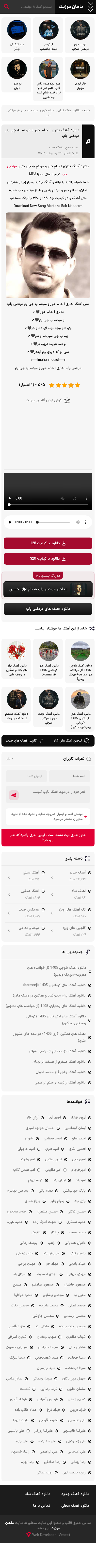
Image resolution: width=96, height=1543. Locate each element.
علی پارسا (21, 1441)
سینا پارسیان (46, 1368)
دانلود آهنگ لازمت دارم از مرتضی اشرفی (57, 1051)
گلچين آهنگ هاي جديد (21, 740)
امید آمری (52, 1149)
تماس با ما (41, 1506)
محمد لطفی (77, 1305)
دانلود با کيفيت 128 (45, 543)
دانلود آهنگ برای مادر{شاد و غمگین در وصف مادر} (49, 995)
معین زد (80, 1295)
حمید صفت (77, 1232)
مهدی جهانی (76, 1274)
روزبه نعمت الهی (74, 1472)
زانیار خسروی (20, 1451)
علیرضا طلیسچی (74, 1430)
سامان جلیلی (76, 1389)
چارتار (55, 1232)
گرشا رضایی (48, 1389)
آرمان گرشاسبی (75, 1128)
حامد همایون (16, 1211)
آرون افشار (78, 1117)
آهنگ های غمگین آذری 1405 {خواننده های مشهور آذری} (50, 1037)
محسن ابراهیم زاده (72, 1326)
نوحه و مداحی (29, 928)
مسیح (17, 1284)
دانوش (36, 1232)
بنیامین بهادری (17, 1190)
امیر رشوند (27, 1159)
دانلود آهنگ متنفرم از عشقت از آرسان (59, 1061)
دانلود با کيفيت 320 (45, 559)
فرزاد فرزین (78, 1410)
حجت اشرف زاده (44, 1222)
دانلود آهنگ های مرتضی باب (48, 609)
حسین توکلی (77, 1211)
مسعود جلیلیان (75, 1284)
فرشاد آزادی (18, 1399)
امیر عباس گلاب (24, 1169)
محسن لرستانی (75, 1316)
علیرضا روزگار (43, 1430)
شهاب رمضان (46, 1336)
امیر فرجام (78, 1169)
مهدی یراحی (26, 1263)
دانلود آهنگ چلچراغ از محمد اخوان (61, 1072)
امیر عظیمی (53, 1169)
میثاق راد (19, 1274)
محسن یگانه (20, 1305)
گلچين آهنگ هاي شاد (68, 740)
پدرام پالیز (57, 1201)
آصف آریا (55, 1117)
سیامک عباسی (48, 1347)
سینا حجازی (77, 1357)
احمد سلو (79, 1138)
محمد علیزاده (48, 1305)
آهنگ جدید (55, 147)
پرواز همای (32, 1201)
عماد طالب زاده (25, 1410)
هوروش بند (51, 1253)
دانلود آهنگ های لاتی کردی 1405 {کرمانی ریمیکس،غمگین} (56, 1020)
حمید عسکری (76, 1222)
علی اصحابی (77, 1451)
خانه (87, 110)
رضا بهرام (27, 1462)
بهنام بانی (46, 1190)
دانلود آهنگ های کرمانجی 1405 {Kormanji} (54, 985)
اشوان (29, 1138)
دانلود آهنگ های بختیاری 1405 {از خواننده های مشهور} (46, 1006)
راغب (51, 1243)
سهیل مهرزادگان (74, 1378)
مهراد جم (52, 1263)
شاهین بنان (77, 1347)
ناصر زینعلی (24, 1253)
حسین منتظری (47, 1211)
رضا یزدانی (78, 1462)
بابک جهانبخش (74, 1190)
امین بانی (79, 1159)
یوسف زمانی (28, 1243)
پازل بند (80, 1201)
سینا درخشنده (75, 1368)
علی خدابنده (47, 1441)
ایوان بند (59, 1180)
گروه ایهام (35, 1180)
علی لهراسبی (77, 1420)
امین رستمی (53, 1159)
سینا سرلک (17, 1357)
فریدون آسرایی (47, 1399)
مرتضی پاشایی (53, 1295)
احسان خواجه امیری (40, 1128)
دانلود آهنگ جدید (75, 1494)
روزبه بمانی (44, 1472)
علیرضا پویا (21, 1420)
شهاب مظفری (76, 1336)
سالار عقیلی (14, 1378)
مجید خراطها (23, 1295)
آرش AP (32, 1117)
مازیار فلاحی (16, 1326)
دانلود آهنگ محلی (75, 1506)
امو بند (81, 1180)
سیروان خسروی (16, 1347)
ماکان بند (42, 1326)
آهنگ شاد (78, 891)
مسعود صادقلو (43, 1284)
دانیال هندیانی (75, 1243)
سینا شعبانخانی (46, 1357)
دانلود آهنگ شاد (37, 1494)
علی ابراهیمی (49, 1451)
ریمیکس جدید (29, 909)
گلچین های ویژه (74, 928)
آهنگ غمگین (30, 891)
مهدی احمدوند (46, 1274)
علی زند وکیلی (76, 1441)
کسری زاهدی (77, 1399)
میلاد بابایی (77, 1263)
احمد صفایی (53, 1138)
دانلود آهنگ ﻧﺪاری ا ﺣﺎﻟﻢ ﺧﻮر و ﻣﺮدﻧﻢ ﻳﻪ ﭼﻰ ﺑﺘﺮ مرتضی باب (42, 133)
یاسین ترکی (78, 1253)
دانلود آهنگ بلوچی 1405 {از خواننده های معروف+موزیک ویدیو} (56, 971)
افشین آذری (77, 1149)
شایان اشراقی (17, 1336)
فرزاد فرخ (53, 1410)
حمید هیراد (15, 1222)
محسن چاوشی (43, 1316)
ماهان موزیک (71, 6)
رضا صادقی (52, 1462)
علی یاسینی (16, 1430)
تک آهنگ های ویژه (72, 909)
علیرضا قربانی (48, 1420)
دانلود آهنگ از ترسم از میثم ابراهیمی (60, 1082)
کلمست (24, 1389)
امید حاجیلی (26, 1149)
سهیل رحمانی (42, 1378)
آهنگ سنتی (31, 872)
